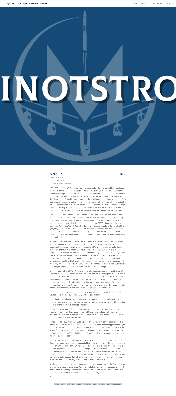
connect (94, 384)
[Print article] (121, 174)
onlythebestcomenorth (116, 384)
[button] (2, 3)
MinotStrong (57, 384)
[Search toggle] (173, 3)
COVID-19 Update (71, 384)
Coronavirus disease (87, 384)
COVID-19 (63, 384)
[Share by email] (125, 174)
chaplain (108, 384)
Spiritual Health (101, 384)
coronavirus (79, 384)
